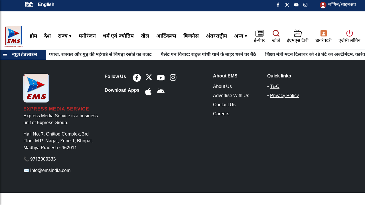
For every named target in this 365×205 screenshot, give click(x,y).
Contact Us (224, 105)
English (46, 5)
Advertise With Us (231, 96)
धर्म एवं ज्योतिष (118, 36)
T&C (274, 87)
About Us (222, 87)
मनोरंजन (87, 36)
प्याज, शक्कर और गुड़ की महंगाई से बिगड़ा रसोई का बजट (97, 55)
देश (47, 36)
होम (33, 36)
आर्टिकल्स (166, 36)
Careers (221, 114)
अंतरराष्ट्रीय (216, 36)
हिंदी (29, 5)
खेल (145, 36)
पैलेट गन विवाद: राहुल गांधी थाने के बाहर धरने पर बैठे (206, 55)
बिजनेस (191, 36)
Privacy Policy (284, 96)
